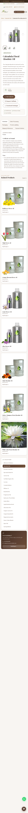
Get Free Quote (18, 11)
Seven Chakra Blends (8, 520)
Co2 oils (5, 482)
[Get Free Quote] (24, 809)
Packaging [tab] (5, 125)
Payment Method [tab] (19, 128)
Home (2, 18)
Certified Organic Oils (8, 479)
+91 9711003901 (5, 1)
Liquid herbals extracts (9, 504)
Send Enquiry (13, 546)
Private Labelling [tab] (14, 125)
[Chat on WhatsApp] (24, 799)
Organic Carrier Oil (8, 510)
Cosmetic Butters (7, 485)
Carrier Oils (6, 475)
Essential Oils (7, 491)
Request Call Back (11, 101)
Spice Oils (6, 523)
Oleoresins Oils (7, 507)
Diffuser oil (6, 488)
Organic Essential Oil (8, 514)
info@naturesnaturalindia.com (17, 1)
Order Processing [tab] (14, 121)
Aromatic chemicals (8, 469)
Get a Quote (9, 96)
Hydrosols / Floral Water (9, 498)
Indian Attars (6, 501)
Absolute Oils (8, 18)
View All (23, 178)
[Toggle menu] (26, 12)
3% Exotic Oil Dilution (8, 463)
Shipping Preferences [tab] (7, 128)
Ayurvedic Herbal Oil (8, 472)
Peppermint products (8, 517)
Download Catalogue (12, 105)
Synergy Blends (7, 526)
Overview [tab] (4, 121)
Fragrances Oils (7, 494)
